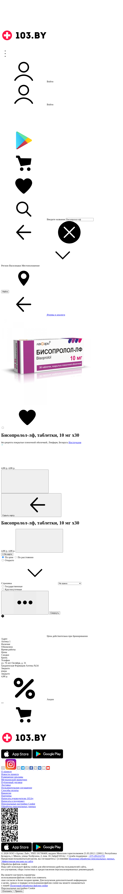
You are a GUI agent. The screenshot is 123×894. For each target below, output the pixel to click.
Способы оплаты (10, 790)
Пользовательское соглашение (16, 787)
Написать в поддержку (13, 801)
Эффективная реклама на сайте (17, 861)
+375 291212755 (96, 856)
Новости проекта (10, 774)
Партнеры (6, 795)
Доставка (6, 785)
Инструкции (13, 56)
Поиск (10, 51)
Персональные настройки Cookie (18, 804)
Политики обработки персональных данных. (92, 858)
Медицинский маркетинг (14, 779)
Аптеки (11, 53)
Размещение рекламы (12, 777)
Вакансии (6, 793)
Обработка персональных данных (18, 806)
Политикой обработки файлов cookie (29, 885)
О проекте (6, 771)
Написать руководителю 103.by (17, 798)
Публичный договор (11, 782)
